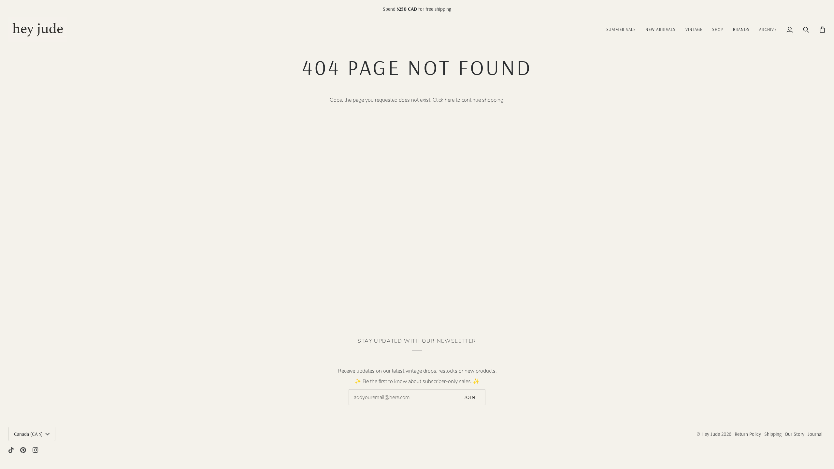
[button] (694, 29)
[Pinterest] (23, 450)
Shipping (773, 434)
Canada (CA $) (28, 434)
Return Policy (748, 434)
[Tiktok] (11, 450)
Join (470, 397)
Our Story (794, 434)
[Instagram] (35, 450)
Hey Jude (710, 434)
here (449, 100)
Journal (815, 434)
